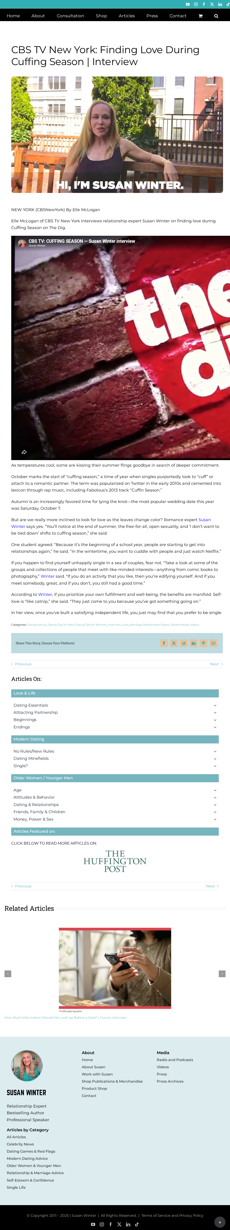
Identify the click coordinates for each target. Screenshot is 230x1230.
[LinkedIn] (194, 643)
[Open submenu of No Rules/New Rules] (216, 751)
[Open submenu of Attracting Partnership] (216, 712)
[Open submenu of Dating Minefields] (216, 758)
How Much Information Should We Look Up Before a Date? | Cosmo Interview (65, 1018)
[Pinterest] (203, 643)
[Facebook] (164, 643)
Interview (114, 624)
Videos (194, 624)
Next (214, 664)
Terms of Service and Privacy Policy (172, 1215)
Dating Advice (36, 624)
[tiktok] (137, 1224)
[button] (216, 15)
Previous (23, 664)
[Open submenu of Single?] (216, 765)
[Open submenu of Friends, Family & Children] (216, 811)
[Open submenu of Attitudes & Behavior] (216, 797)
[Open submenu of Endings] (216, 727)
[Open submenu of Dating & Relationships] (216, 804)
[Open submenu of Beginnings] (216, 719)
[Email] (213, 643)
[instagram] (102, 1224)
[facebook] (110, 1224)
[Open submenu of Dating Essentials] (216, 705)
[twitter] (119, 1224)
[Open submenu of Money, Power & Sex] (216, 819)
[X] (174, 643)
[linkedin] (128, 1224)
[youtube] (93, 1224)
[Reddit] (184, 643)
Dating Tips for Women (90, 624)
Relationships (180, 624)
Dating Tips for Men (61, 624)
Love (125, 624)
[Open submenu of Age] (216, 790)
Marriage (136, 624)
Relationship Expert (156, 624)
